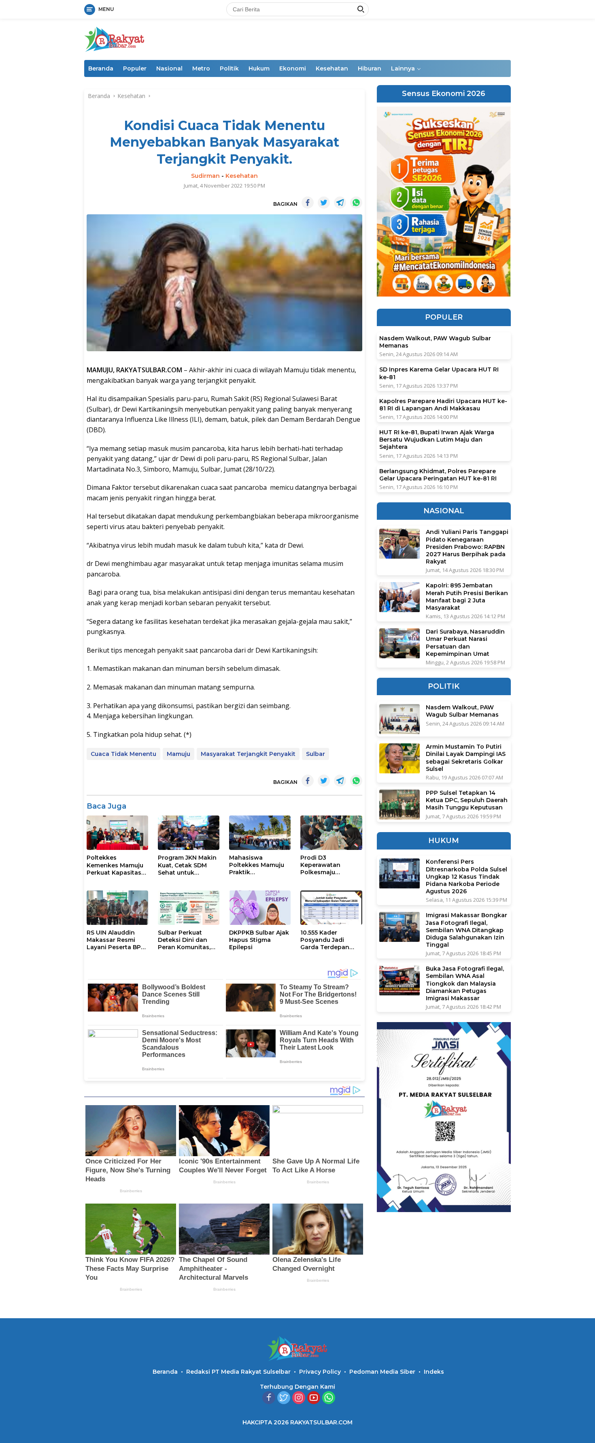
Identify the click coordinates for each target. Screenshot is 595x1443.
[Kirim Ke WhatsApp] (356, 202)
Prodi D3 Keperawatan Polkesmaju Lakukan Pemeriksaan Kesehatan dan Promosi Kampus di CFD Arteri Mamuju (329, 865)
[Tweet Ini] (324, 202)
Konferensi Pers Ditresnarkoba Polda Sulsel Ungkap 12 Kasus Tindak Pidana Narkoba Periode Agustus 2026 (466, 876)
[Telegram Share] (340, 202)
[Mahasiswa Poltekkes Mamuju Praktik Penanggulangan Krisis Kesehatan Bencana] (260, 832)
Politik (229, 68)
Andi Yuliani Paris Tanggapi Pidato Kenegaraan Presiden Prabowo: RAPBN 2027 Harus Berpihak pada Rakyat (467, 547)
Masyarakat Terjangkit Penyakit (248, 754)
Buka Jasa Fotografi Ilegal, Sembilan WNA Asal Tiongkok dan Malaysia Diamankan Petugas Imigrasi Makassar (465, 983)
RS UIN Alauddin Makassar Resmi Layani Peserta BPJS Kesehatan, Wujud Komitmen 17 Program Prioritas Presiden (117, 940)
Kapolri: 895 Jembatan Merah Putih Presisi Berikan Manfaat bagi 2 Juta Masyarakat (467, 597)
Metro (201, 68)
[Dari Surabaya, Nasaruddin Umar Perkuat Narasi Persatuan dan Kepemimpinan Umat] (399, 643)
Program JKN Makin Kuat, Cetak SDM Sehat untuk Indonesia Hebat (187, 865)
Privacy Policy (320, 1371)
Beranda (100, 68)
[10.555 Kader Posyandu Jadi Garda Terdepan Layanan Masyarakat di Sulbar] (331, 907)
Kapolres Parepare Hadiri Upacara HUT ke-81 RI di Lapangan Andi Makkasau (443, 404)
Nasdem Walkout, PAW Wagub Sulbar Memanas (435, 342)
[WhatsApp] (328, 1398)
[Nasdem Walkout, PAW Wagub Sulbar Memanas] (399, 719)
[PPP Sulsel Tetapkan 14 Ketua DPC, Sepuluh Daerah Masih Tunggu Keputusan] (399, 805)
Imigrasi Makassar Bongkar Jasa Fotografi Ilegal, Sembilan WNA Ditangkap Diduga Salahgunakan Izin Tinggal (466, 930)
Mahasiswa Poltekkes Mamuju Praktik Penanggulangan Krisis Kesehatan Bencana (256, 865)
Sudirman (205, 175)
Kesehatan (332, 68)
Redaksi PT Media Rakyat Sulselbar (238, 1371)
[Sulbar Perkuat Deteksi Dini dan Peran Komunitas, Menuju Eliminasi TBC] (188, 907)
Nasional (169, 68)
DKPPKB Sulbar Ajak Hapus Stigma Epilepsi (259, 940)
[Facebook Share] (308, 202)
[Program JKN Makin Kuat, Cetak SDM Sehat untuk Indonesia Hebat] (188, 832)
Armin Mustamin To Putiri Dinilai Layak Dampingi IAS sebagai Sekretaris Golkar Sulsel (466, 758)
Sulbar (315, 754)
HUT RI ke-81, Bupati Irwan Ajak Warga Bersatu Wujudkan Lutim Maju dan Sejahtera (436, 440)
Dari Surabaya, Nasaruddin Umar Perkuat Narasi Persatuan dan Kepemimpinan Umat (465, 643)
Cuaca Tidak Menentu (123, 754)
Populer (135, 68)
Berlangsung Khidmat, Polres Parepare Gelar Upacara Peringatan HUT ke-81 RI (438, 474)
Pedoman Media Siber (382, 1371)
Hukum (259, 68)
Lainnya (403, 68)
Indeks (434, 1371)
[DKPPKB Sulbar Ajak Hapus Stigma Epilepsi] (260, 907)
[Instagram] (298, 1398)
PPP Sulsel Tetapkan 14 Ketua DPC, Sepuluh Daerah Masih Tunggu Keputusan (467, 800)
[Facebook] (268, 1398)
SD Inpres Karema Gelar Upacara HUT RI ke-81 (439, 373)
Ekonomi (292, 68)
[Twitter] (283, 1398)
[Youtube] (313, 1398)
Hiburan (369, 68)
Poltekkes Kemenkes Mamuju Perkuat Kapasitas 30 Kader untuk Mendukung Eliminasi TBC (115, 865)
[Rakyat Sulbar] (114, 39)
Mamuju (178, 754)
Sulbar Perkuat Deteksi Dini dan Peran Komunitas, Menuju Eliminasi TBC (184, 940)
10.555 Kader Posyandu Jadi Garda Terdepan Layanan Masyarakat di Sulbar (324, 940)
